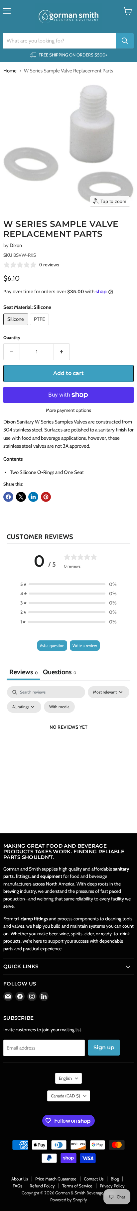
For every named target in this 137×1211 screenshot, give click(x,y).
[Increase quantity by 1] (62, 351)
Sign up (103, 1047)
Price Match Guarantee (55, 1178)
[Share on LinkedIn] (33, 497)
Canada (65, 1095)
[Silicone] (16, 327)
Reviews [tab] (23, 672)
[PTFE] (40, 327)
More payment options (68, 410)
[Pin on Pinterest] (46, 497)
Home (10, 71)
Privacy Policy (112, 1185)
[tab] (59, 672)
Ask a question (52, 645)
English (65, 1078)
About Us (19, 1178)
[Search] (125, 40)
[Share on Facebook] (8, 497)
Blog (115, 1178)
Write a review (84, 645)
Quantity (11, 337)
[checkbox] (59, 707)
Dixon (16, 245)
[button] (68, 584)
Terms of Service (77, 1185)
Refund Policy (42, 1185)
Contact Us (93, 1178)
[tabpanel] (68, 742)
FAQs (17, 1185)
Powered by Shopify (68, 1199)
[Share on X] (21, 497)
